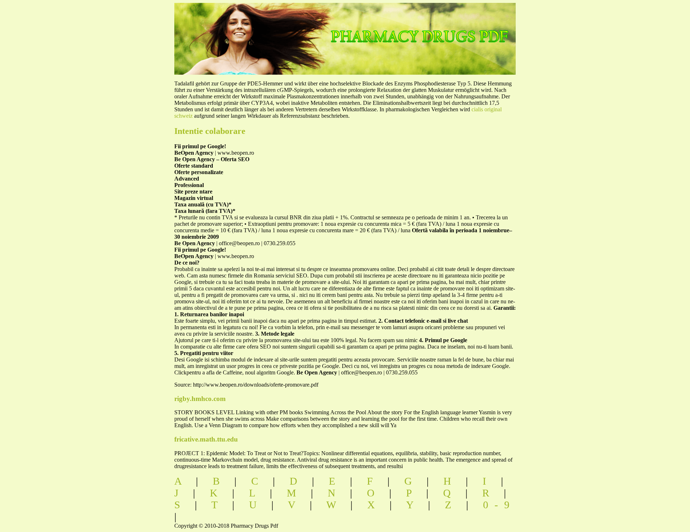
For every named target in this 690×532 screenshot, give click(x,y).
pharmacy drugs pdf (444, 29)
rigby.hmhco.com (200, 398)
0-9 (499, 504)
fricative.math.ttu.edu (206, 439)
